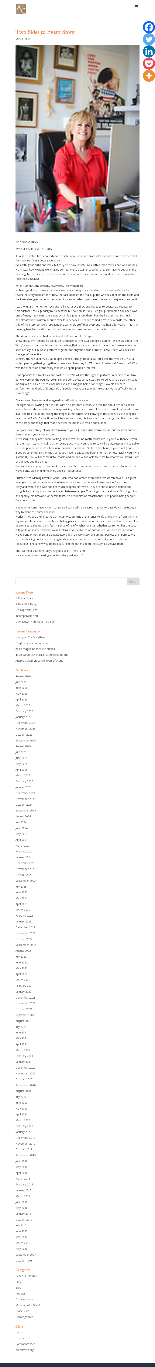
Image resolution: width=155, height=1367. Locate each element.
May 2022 (22, 968)
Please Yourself (45, 649)
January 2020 (23, 1132)
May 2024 (22, 834)
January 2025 (23, 787)
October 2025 (24, 734)
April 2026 (22, 699)
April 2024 (22, 839)
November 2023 (25, 869)
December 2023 (25, 863)
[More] (149, 76)
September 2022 (26, 945)
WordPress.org (25, 1350)
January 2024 (23, 857)
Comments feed (25, 1344)
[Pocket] (149, 63)
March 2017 (23, 1196)
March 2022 (23, 980)
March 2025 (23, 775)
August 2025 (23, 746)
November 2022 (25, 933)
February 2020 (24, 1126)
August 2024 (23, 816)
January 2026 (23, 717)
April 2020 (22, 1114)
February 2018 (24, 1184)
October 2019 (24, 1149)
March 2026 (23, 705)
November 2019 (25, 1143)
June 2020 (22, 1102)
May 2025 (22, 764)
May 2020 (22, 1108)
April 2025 (22, 769)
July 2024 (21, 822)
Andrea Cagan (24, 660)
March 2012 (23, 1243)
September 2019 (26, 1155)
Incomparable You (27, 616)
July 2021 (21, 1027)
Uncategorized (24, 1317)
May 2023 (22, 898)
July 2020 (21, 1097)
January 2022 (23, 991)
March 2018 (23, 1178)
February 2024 (24, 851)
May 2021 (22, 1038)
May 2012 (22, 1237)
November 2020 (25, 1073)
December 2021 (25, 997)
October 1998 (24, 1260)
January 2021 (23, 1061)
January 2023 (23, 921)
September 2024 (26, 810)
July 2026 (21, 682)
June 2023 (22, 892)
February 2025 (24, 781)
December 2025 (25, 723)
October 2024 (24, 804)
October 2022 (24, 939)
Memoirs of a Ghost (28, 1305)
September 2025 (26, 740)
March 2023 (23, 910)
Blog (18, 1287)
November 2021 (25, 1003)
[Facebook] (149, 27)
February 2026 (24, 711)
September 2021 (26, 1015)
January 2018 (23, 1190)
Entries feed (23, 1338)
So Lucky (43, 643)
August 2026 (23, 676)
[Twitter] (149, 39)
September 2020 (26, 1085)
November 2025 (25, 728)
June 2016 (22, 1202)
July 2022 (21, 956)
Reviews (21, 1293)
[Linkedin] (149, 51)
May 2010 (22, 1249)
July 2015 (21, 1225)
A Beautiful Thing (26, 604)
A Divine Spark (24, 598)
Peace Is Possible (26, 1276)
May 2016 (22, 1208)
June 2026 (22, 687)
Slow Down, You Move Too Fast (35, 621)
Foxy (18, 1282)
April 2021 (22, 1044)
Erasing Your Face (26, 610)
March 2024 (23, 845)
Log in (19, 1332)
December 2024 (25, 793)
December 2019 (25, 1138)
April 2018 (22, 1173)
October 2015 (24, 1219)
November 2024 (25, 799)
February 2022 (24, 986)
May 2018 (22, 1167)
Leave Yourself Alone (50, 660)
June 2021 (22, 1032)
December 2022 (25, 927)
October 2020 (24, 1079)
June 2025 (22, 758)
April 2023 (22, 904)
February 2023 (24, 915)
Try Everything (36, 637)
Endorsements (24, 1299)
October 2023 (24, 875)
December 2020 (25, 1067)
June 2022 (22, 962)
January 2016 (23, 1213)
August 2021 (23, 1021)
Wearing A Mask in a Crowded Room (45, 654)
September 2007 (26, 1254)
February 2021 (24, 1056)
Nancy (19, 637)
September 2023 (26, 880)
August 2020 (23, 1091)
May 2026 (22, 693)
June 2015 (22, 1231)
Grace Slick (22, 1311)
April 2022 (22, 974)
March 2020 (23, 1120)
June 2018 (22, 1161)
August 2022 (23, 950)
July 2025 (21, 752)
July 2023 (21, 886)
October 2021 (24, 1009)
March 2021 (23, 1050)
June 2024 (22, 828)
